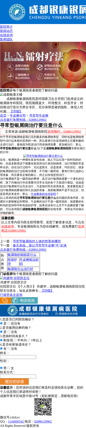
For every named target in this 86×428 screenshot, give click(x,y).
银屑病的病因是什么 (22, 254)
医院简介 (6, 26)
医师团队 (6, 39)
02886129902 (43, 421)
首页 (3, 115)
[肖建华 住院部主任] (15, 278)
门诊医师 (6, 274)
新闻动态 (6, 31)
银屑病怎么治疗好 (20, 269)
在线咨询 (6, 35)
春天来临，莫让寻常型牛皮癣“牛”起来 (40, 245)
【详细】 (16, 111)
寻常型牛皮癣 (38, 115)
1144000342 (16, 421)
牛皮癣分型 (18, 115)
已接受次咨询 (11, 295)
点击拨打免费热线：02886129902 (23, 119)
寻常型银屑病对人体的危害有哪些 (37, 241)
